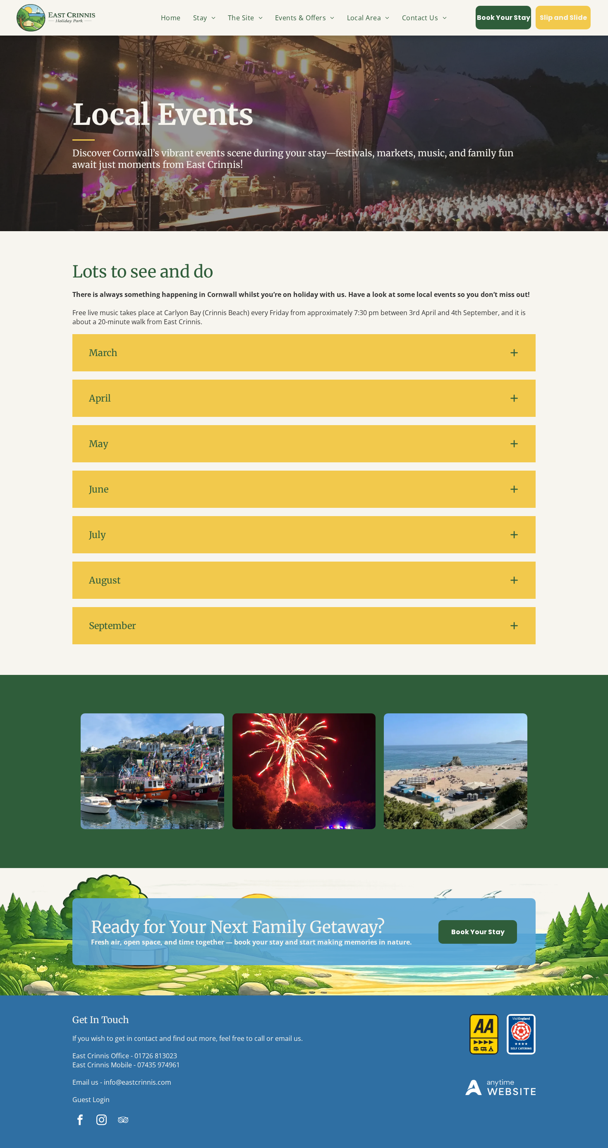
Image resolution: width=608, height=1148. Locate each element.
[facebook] (80, 1121)
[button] (304, 352)
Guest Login (91, 1099)
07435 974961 (158, 1064)
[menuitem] (171, 17)
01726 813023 (155, 1055)
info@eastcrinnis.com (137, 1082)
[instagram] (101, 1121)
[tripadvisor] (123, 1121)
